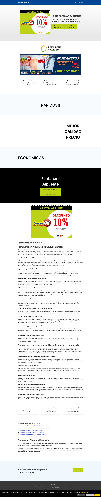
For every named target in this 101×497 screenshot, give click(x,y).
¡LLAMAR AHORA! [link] (78, 2)
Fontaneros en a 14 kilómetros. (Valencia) (32, 432)
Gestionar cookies (81, 494)
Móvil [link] (70, 26)
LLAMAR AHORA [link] (78, 470)
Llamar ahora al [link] (57, 26)
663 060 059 (39, 486)
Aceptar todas (96, 494)
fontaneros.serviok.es (24, 485)
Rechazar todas (89, 494)
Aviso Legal (52, 484)
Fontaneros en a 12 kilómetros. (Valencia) (34, 428)
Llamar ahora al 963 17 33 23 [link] (50, 189)
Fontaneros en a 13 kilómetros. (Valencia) (31, 430)
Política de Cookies (84, 492)
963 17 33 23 (41, 485)
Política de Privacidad (54, 487)
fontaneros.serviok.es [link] (23, 2)
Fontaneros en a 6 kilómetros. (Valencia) (32, 425)
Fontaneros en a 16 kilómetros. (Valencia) (33, 434)
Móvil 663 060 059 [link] (50, 194)
